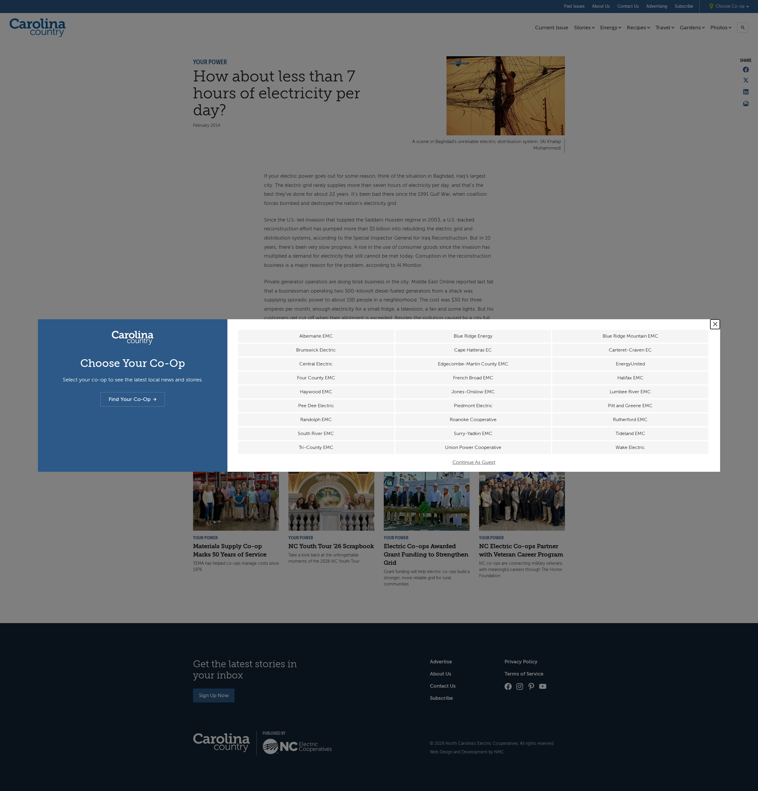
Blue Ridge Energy (473, 336)
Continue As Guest (473, 462)
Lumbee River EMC (630, 391)
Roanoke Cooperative (473, 419)
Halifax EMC (630, 378)
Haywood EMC (316, 391)
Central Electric (316, 364)
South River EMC (316, 433)
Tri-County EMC (316, 447)
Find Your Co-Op (130, 399)
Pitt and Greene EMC (630, 405)
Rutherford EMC (630, 419)
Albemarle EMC (316, 336)
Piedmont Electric (473, 405)
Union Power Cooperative (473, 447)
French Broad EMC (473, 378)
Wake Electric (630, 447)
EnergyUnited (630, 364)
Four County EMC (316, 378)
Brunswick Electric (316, 350)
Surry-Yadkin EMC (473, 433)
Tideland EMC (630, 433)
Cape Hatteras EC (473, 350)
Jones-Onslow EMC (473, 391)
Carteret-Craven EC (630, 350)
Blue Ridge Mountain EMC (630, 336)
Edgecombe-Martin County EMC (473, 364)
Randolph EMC (316, 419)
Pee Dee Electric (316, 405)
